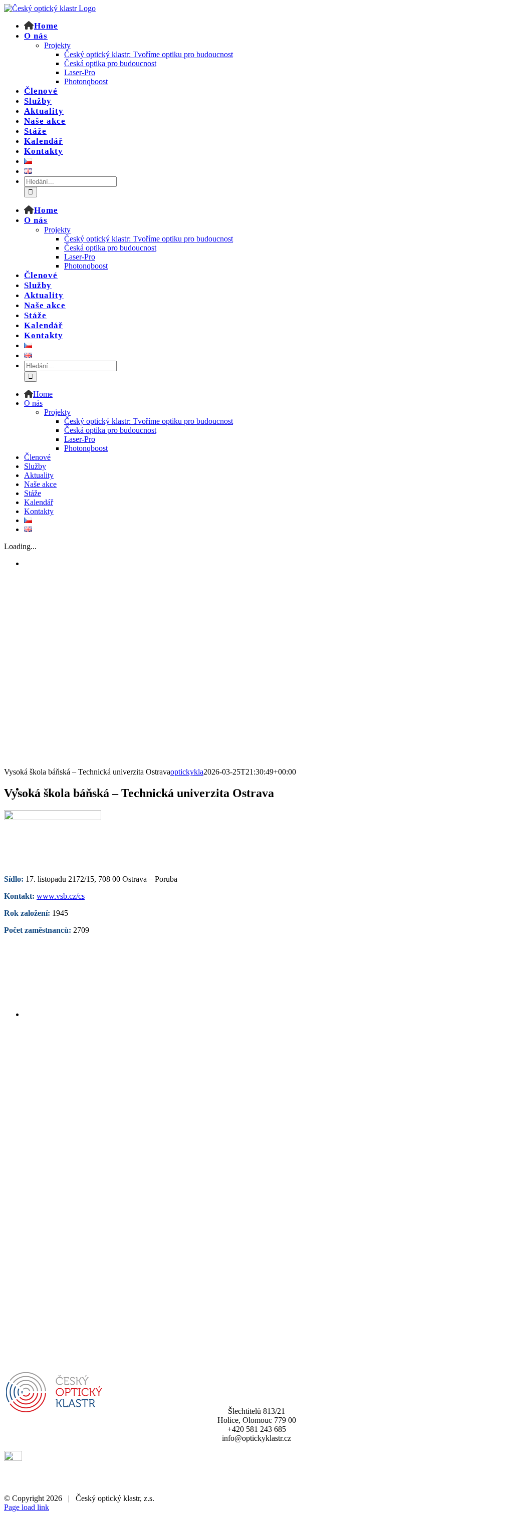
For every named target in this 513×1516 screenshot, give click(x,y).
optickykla (186, 772)
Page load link (26, 1507)
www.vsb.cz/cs (61, 896)
